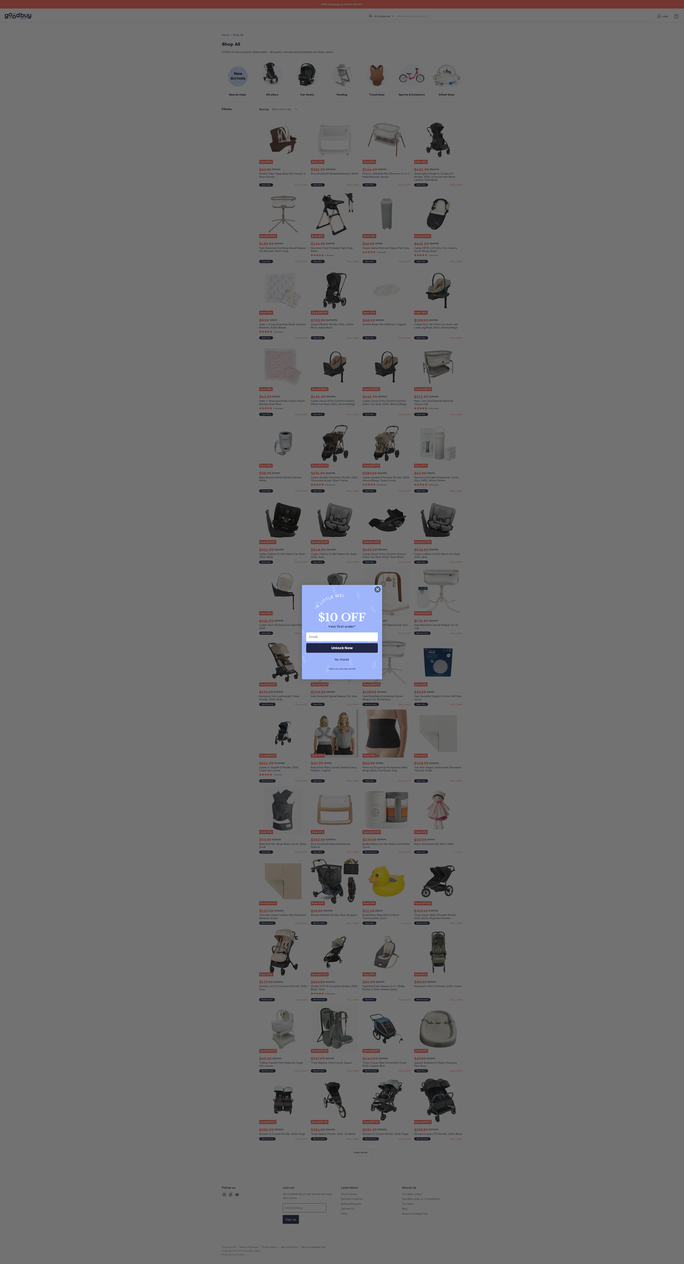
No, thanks (342, 660)
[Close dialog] (377, 589)
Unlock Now (342, 647)
